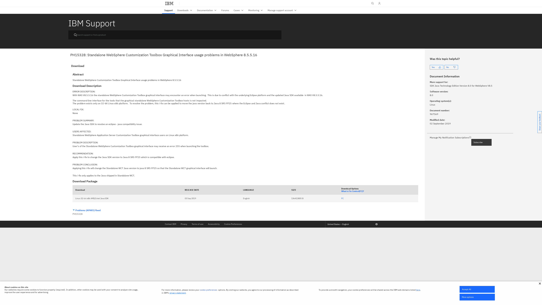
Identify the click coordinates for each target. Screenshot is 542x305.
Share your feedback (540, 122)
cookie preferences (208, 290)
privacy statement (178, 293)
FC (342, 198)
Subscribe (478, 142)
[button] (540, 284)
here (418, 290)
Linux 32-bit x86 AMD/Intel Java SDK (92, 198)
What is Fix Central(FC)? (352, 191)
